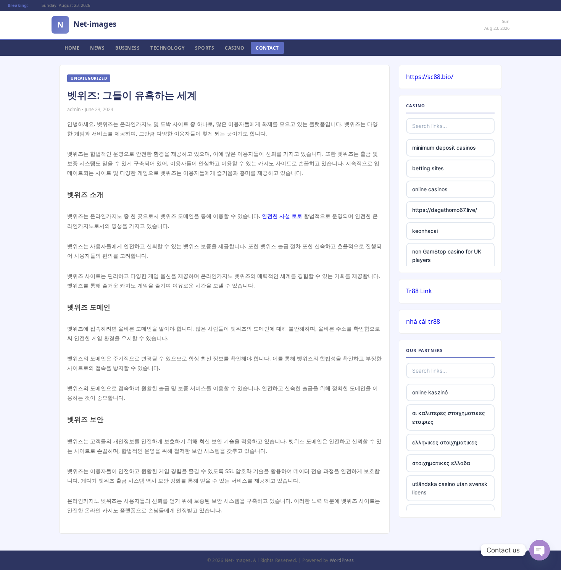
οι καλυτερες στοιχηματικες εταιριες (448, 417)
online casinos (430, 189)
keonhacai (425, 231)
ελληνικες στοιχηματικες (444, 442)
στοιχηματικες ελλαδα (441, 463)
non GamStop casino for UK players (446, 255)
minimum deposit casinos (444, 147)
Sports (204, 48)
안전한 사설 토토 (282, 216)
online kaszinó (430, 392)
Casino (234, 48)
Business (127, 48)
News (97, 48)
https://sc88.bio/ (429, 77)
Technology (167, 48)
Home (71, 48)
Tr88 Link (419, 291)
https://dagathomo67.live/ (444, 210)
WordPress (342, 560)
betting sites (428, 168)
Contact (267, 48)
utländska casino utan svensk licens (449, 488)
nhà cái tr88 (423, 321)
